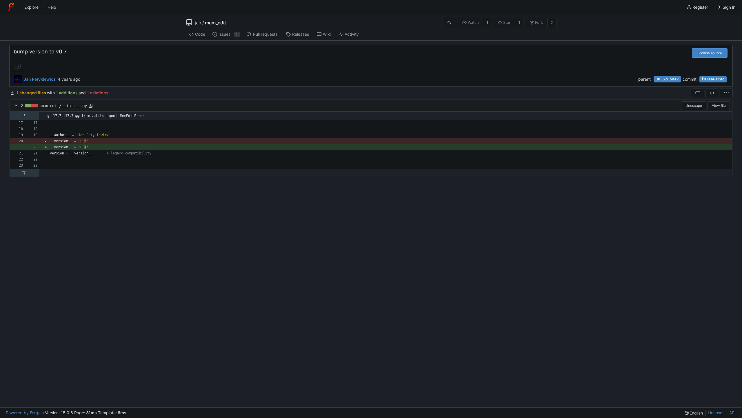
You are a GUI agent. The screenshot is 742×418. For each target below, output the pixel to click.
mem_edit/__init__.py (64, 105)
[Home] (11, 7)
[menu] (726, 93)
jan (198, 23)
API (732, 412)
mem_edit (215, 23)
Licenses (716, 412)
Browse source (709, 53)
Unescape (693, 105)
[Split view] (711, 93)
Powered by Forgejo (25, 412)
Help (52, 7)
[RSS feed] (449, 22)
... (17, 65)
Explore (31, 7)
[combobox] (697, 93)
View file (719, 105)
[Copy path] (91, 106)
